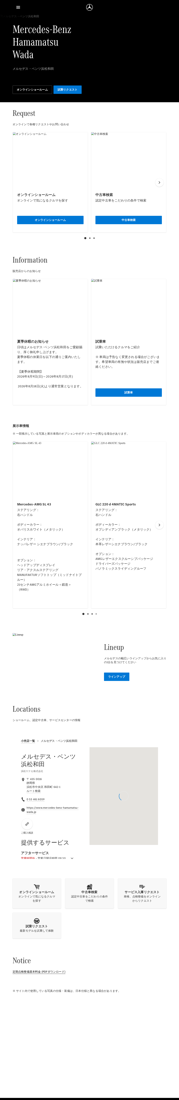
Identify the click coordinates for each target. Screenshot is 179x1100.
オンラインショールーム (32, 89)
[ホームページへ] (89, 7)
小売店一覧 (28, 741)
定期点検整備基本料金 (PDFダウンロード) (39, 972)
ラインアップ (116, 676)
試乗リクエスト (67, 89)
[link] (34, 791)
